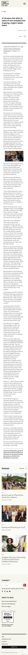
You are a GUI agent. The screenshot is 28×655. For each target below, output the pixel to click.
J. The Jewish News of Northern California (13, 49)
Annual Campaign (16, 341)
